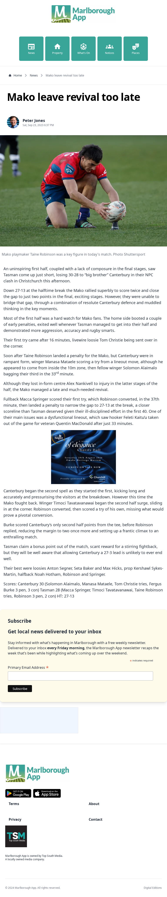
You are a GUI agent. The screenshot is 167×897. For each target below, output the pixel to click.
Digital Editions (153, 888)
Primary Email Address (28, 667)
